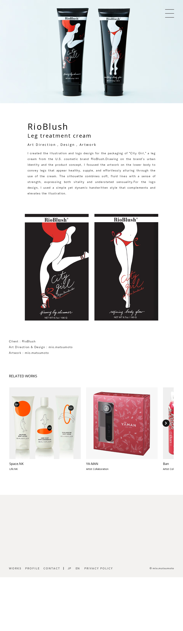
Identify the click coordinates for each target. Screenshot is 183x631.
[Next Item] (166, 423)
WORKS (15, 568)
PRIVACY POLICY (98, 568)
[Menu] (169, 13)
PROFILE (32, 568)
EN (78, 568)
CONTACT (51, 568)
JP (69, 568)
